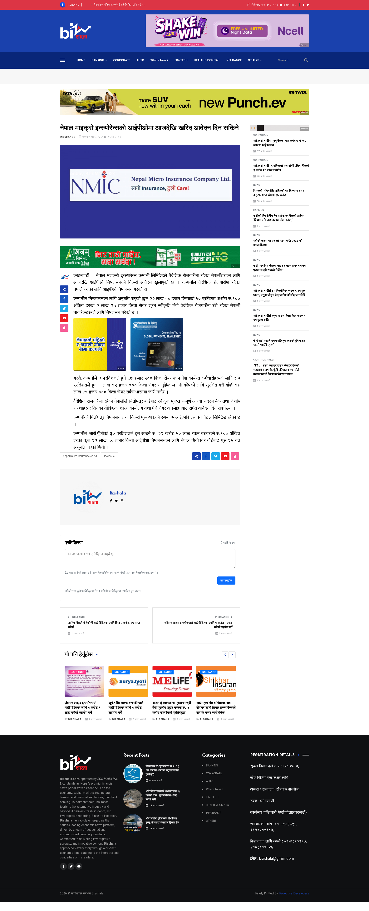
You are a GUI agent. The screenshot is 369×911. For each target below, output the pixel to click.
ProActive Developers (294, 893)
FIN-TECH (181, 60)
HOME (81, 60)
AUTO (140, 60)
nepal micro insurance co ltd (80, 456)
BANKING (97, 60)
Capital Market (264, 359)
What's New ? (159, 60)
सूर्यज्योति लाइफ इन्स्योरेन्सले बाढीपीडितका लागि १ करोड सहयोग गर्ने (82, 707)
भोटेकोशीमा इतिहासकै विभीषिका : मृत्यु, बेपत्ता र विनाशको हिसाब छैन (119, 4)
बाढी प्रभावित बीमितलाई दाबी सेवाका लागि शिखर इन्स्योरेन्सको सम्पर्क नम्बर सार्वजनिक (172, 707)
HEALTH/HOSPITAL (206, 60)
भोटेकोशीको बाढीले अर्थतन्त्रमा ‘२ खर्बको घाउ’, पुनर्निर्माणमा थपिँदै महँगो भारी (163, 795)
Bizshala (118, 493)
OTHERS (253, 60)
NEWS (256, 185)
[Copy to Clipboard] (64, 328)
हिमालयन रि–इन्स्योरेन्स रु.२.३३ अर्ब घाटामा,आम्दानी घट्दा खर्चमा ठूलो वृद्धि (162, 770)
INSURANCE (234, 60)
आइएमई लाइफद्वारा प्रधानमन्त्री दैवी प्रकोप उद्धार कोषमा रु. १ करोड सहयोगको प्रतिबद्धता (128, 707)
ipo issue (109, 456)
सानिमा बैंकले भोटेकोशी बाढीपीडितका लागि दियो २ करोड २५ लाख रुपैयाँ (104, 625)
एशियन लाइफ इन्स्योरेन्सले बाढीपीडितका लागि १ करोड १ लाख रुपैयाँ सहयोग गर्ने (198, 625)
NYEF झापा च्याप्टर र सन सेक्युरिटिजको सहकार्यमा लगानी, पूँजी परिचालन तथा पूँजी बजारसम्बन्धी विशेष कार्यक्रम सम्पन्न (276, 370)
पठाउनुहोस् (226, 580)
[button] (225, 654)
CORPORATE (121, 60)
